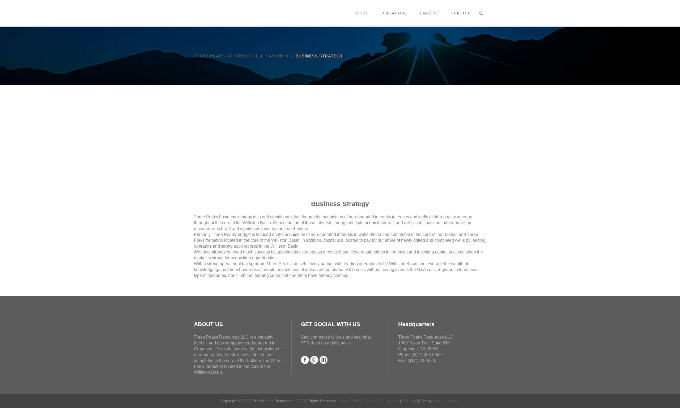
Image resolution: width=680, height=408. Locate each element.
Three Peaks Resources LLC (229, 56)
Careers (392, 401)
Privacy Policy (348, 401)
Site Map (409, 401)
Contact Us (373, 401)
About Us (279, 56)
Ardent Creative (445, 401)
